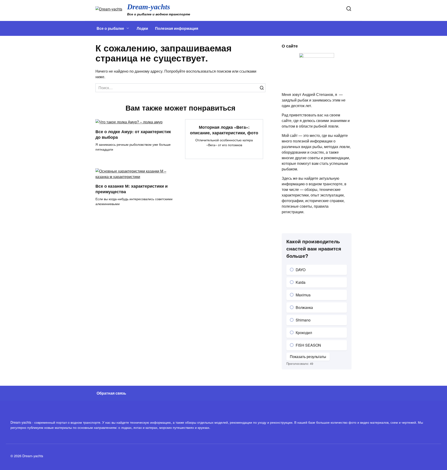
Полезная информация (176, 28)
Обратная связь (111, 393)
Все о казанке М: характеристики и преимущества (131, 189)
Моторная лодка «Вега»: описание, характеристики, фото (224, 129)
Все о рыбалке (110, 28)
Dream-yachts (148, 7)
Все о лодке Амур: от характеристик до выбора (133, 134)
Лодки (142, 28)
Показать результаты (308, 356)
